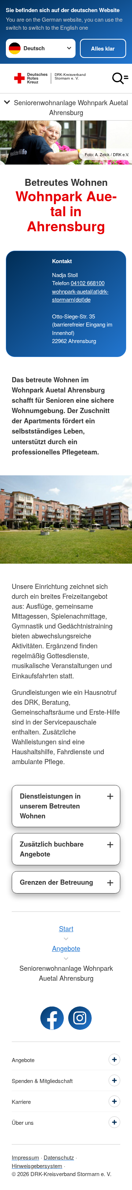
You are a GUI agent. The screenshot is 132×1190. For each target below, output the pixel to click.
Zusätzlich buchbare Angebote (52, 849)
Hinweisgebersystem (37, 1165)
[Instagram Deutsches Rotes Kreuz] (80, 1018)
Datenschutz (59, 1157)
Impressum (25, 1157)
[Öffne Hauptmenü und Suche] (120, 78)
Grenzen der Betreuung (56, 882)
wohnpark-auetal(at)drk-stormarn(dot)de (80, 295)
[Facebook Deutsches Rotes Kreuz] (52, 1018)
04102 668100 (87, 283)
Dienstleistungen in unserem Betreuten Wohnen (50, 806)
